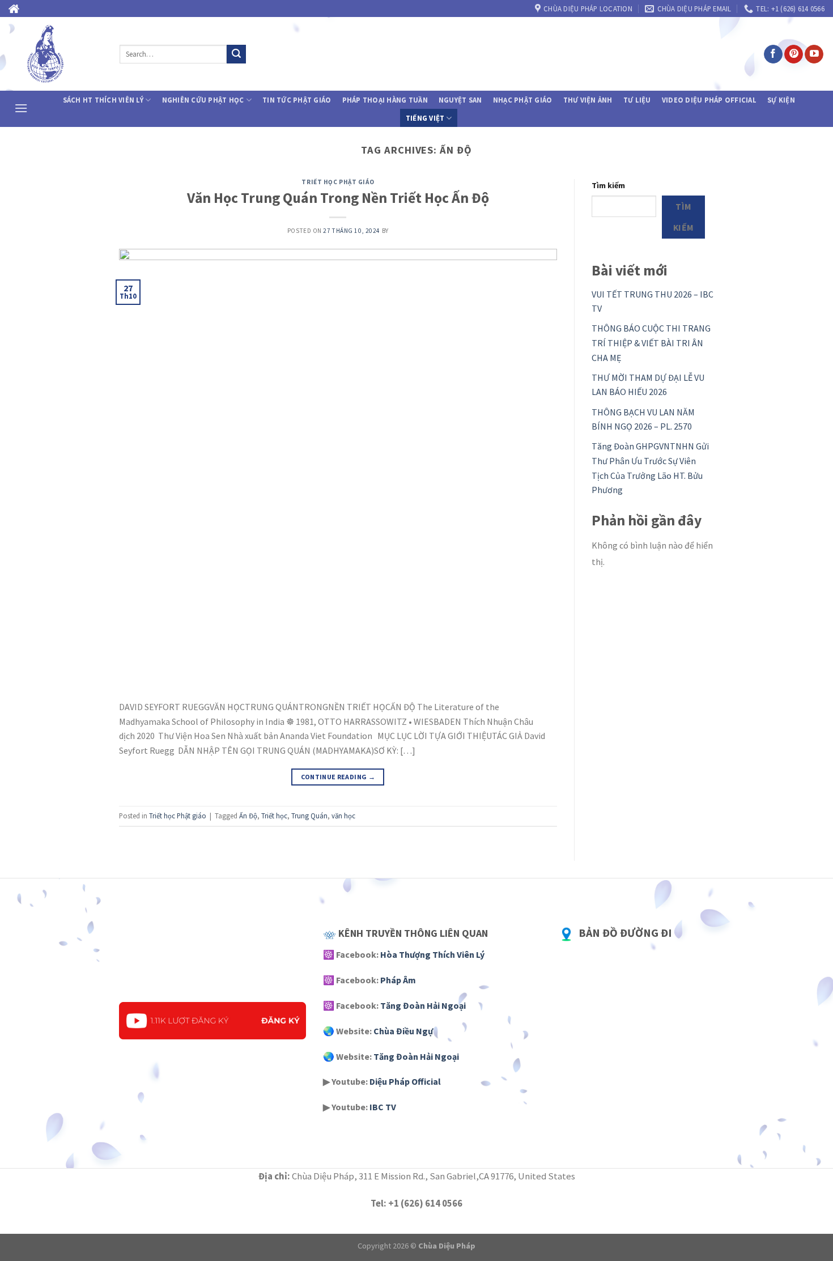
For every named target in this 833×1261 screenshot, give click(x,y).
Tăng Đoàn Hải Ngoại (423, 1005)
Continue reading (338, 776)
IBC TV (382, 1107)
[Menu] (20, 108)
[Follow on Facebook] (773, 54)
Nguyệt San (460, 99)
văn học (343, 815)
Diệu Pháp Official (405, 1081)
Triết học (274, 815)
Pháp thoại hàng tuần (385, 99)
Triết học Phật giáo (337, 182)
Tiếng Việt (425, 117)
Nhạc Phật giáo (522, 99)
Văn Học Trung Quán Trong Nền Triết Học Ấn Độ (338, 198)
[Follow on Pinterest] (793, 54)
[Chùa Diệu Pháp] (55, 54)
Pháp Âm (398, 980)
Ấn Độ (248, 815)
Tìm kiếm (608, 185)
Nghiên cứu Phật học (203, 99)
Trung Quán (309, 815)
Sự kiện (781, 99)
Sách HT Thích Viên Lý (103, 99)
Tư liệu (637, 99)
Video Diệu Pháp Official (709, 99)
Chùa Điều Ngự (403, 1031)
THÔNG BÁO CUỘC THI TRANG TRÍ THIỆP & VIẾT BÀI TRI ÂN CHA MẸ (651, 342)
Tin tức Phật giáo (296, 99)
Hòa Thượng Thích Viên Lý (432, 954)
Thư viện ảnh (588, 99)
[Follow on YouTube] (814, 54)
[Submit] (236, 54)
